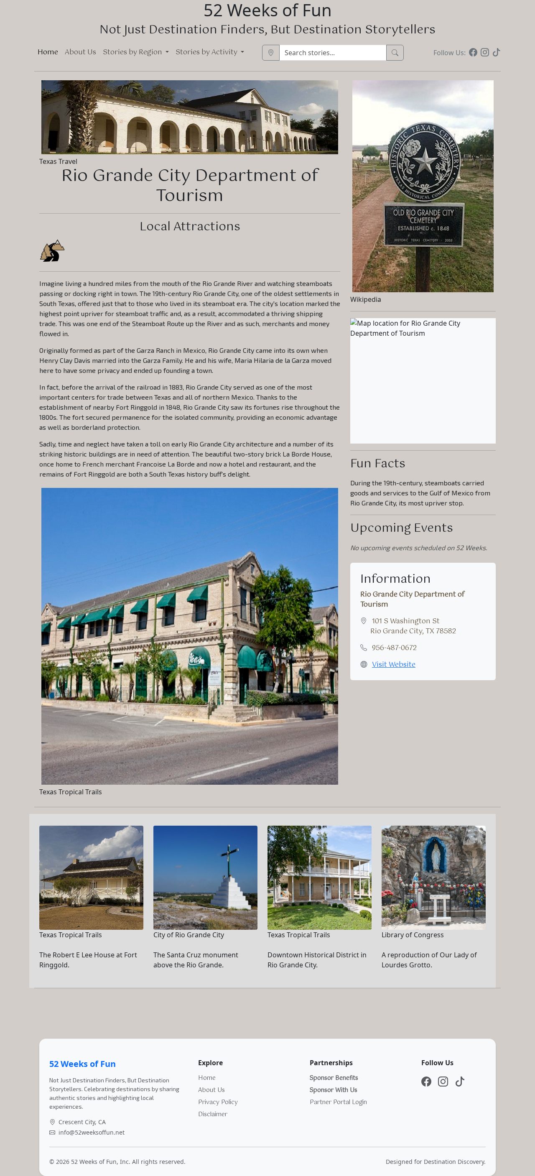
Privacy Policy (218, 1102)
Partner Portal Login (338, 1102)
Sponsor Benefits (334, 1078)
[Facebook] (473, 52)
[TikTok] (496, 52)
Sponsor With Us (333, 1090)
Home (48, 52)
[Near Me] (271, 53)
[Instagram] (485, 52)
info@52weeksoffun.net (92, 1132)
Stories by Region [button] (133, 52)
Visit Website (393, 665)
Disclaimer (212, 1115)
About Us (80, 52)
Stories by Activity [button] (207, 52)
